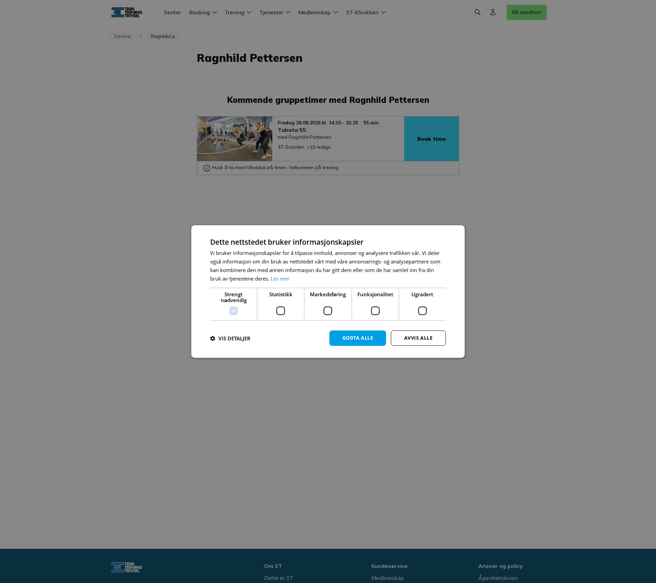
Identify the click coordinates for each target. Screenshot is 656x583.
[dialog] (328, 291)
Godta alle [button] (357, 338)
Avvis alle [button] (418, 338)
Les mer (280, 278)
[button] (230, 338)
